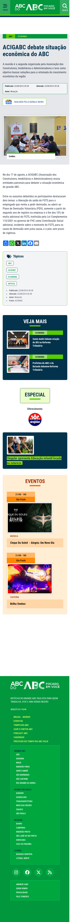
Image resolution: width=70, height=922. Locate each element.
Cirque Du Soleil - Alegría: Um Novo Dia (32, 542)
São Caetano (22, 779)
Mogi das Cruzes (24, 805)
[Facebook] (27, 872)
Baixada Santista (24, 854)
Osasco (19, 809)
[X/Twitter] (38, 872)
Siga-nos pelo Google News (28, 102)
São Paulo (21, 813)
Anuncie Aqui (22, 884)
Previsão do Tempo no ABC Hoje (31, 741)
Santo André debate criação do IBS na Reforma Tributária (46, 342)
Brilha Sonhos (18, 603)
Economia (22, 36)
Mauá (18, 762)
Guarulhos (21, 797)
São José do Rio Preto (26, 836)
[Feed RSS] (50, 872)
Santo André (22, 771)
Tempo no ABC (21, 725)
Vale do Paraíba (23, 844)
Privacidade (22, 892)
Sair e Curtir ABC (23, 729)
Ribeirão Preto (23, 832)
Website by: (18, 709)
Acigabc (12, 270)
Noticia (11, 284)
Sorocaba (20, 840)
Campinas (20, 828)
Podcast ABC (21, 733)
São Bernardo (22, 775)
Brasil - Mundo (22, 717)
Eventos (18, 721)
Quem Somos (22, 888)
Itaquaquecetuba (24, 801)
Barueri (20, 793)
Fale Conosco (22, 896)
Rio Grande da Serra (26, 783)
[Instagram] (16, 872)
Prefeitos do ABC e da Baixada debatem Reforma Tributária (45, 366)
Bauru (19, 824)
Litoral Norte (22, 858)
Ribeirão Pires (23, 767)
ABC (10, 36)
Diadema (20, 758)
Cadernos (19, 737)
